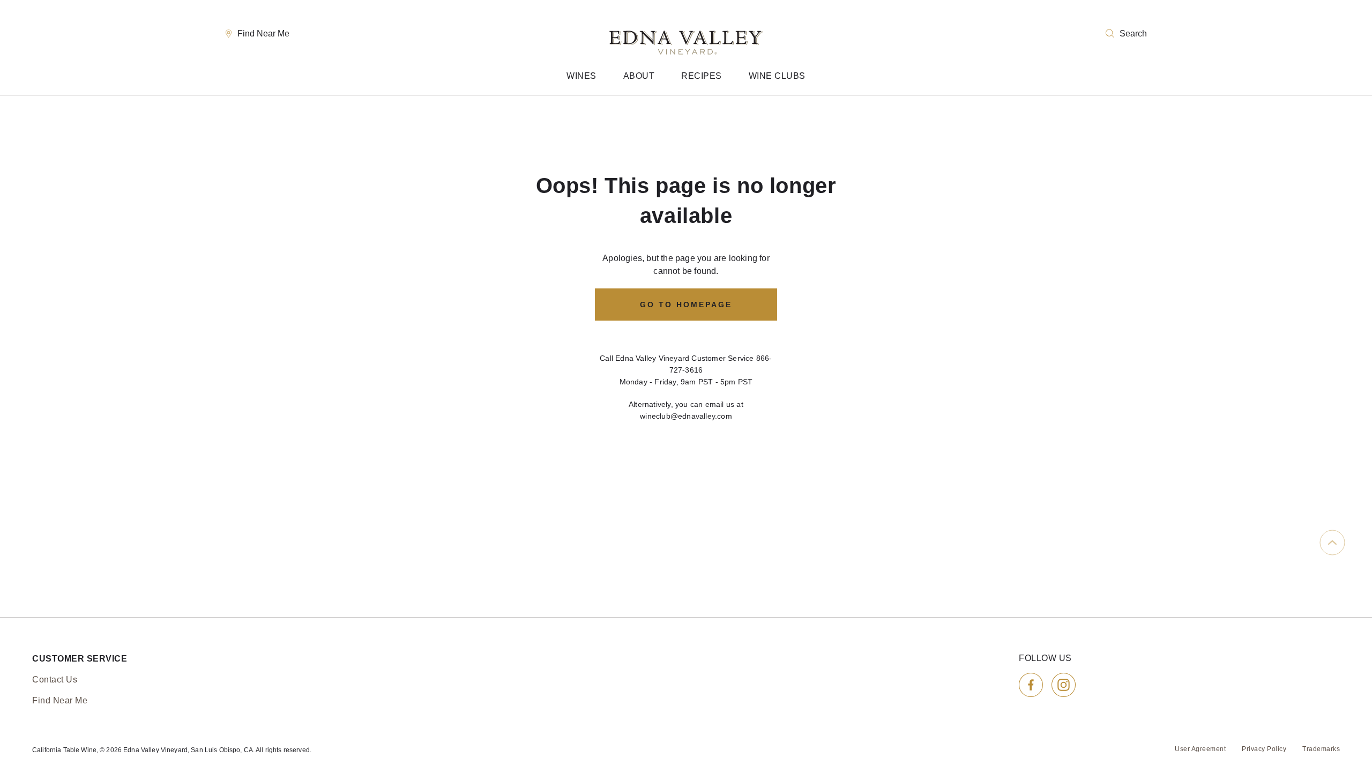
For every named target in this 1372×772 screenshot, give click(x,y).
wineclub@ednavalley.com (686, 416)
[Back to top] (1332, 542)
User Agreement (1200, 749)
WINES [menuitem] (581, 75)
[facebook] (1031, 685)
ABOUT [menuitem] (639, 75)
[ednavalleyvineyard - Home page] (686, 33)
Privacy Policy (1264, 749)
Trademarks (1321, 749)
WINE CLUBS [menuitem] (777, 75)
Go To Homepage (686, 304)
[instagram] (1064, 685)
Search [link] (1133, 33)
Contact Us (54, 679)
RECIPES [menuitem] (701, 75)
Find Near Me (263, 33)
